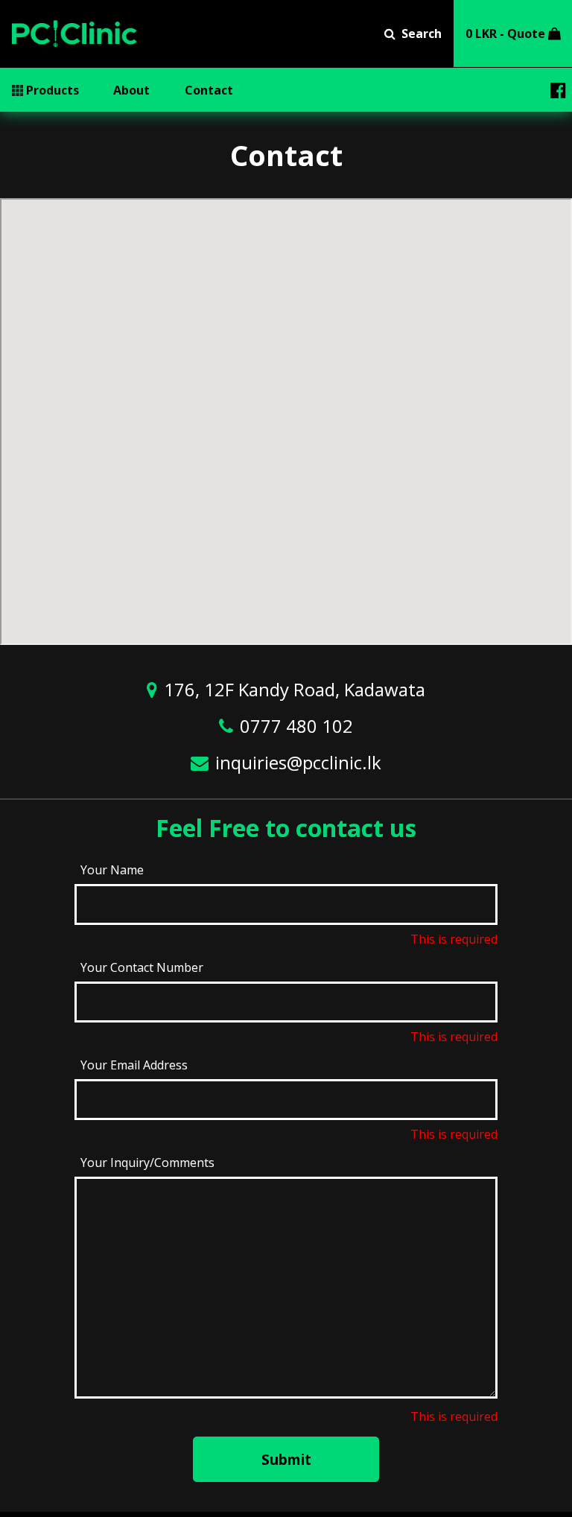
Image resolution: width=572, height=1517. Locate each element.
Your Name (112, 870)
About (131, 90)
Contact (209, 90)
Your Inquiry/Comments (147, 1162)
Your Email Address (134, 1065)
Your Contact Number (141, 967)
